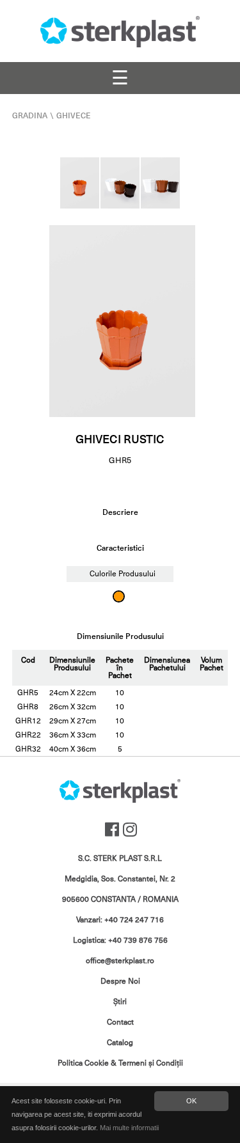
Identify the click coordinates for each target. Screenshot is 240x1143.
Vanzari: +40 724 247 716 (120, 920)
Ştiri (120, 1001)
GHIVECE (73, 116)
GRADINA (29, 116)
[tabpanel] (122, 321)
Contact (120, 1022)
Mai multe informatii (129, 1127)
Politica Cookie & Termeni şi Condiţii (120, 1063)
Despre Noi (120, 981)
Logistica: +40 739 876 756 (120, 940)
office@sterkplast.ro (120, 961)
